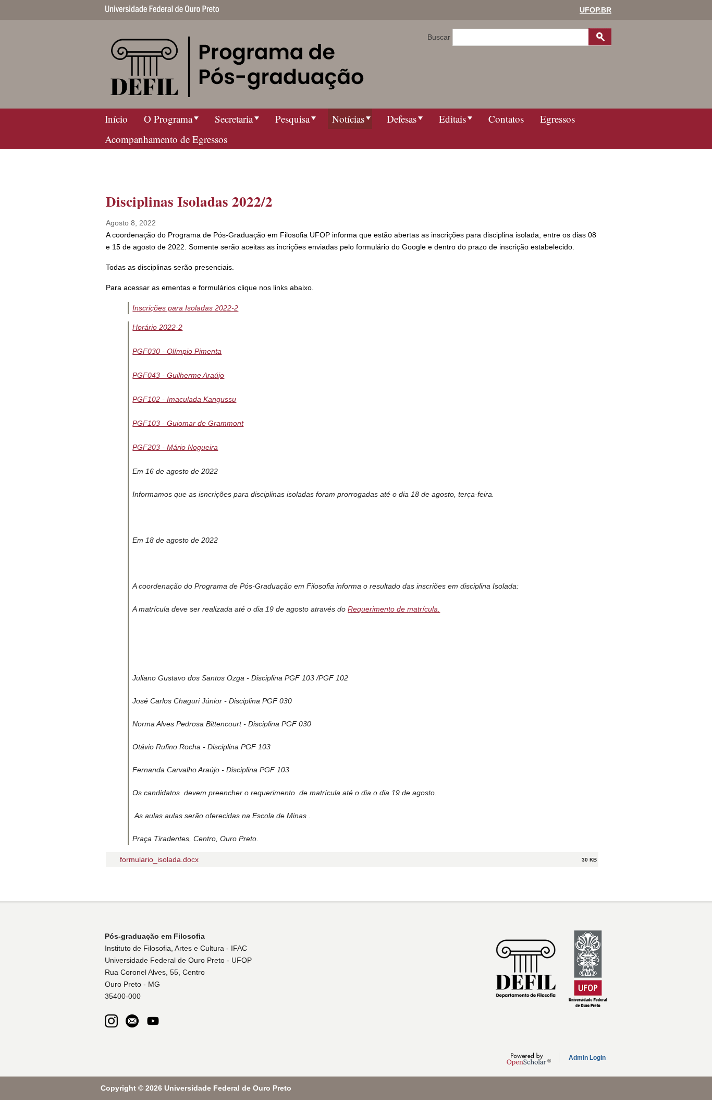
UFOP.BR (595, 10)
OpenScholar (529, 1059)
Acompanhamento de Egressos (166, 139)
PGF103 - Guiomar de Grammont (187, 423)
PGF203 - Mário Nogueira (175, 447)
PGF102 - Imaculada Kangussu (184, 399)
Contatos (506, 118)
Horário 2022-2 (157, 327)
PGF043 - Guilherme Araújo (178, 375)
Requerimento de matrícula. (394, 609)
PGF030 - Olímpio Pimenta (177, 351)
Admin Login (587, 1057)
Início (116, 118)
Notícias (348, 118)
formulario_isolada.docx (159, 859)
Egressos (557, 118)
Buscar (439, 37)
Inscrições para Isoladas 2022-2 (185, 308)
